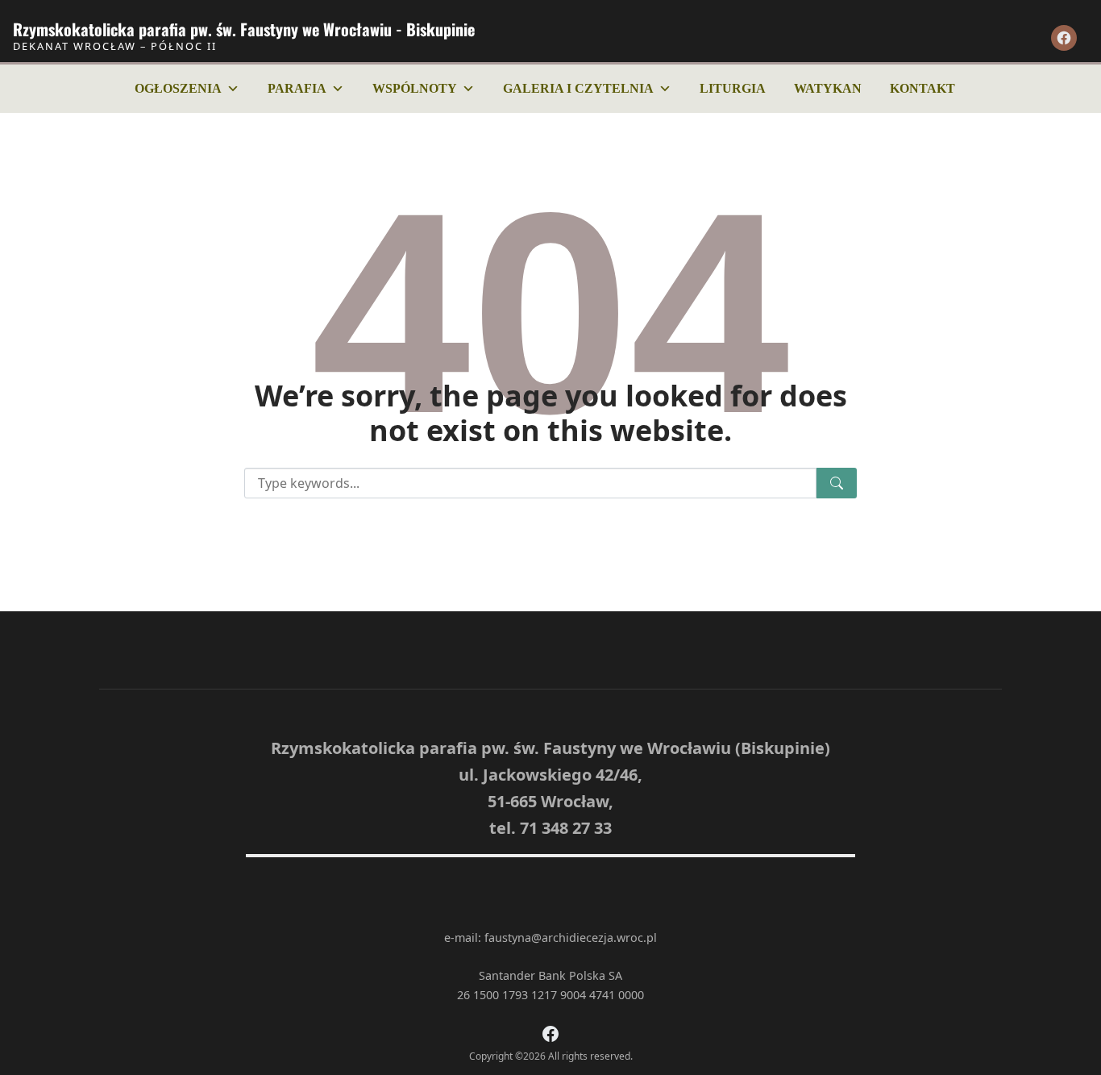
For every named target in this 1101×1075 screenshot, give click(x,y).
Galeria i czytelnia (578, 88)
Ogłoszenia (178, 88)
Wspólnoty (414, 88)
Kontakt (922, 88)
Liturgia (733, 88)
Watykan (828, 88)
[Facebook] (1064, 38)
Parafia (297, 88)
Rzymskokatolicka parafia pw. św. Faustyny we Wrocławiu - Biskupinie (244, 29)
